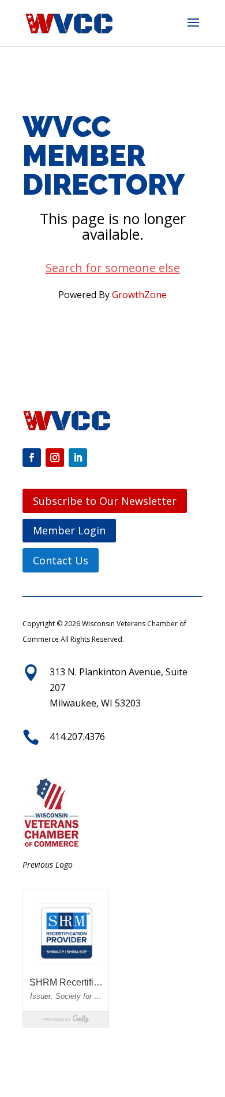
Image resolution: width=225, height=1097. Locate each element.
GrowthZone (139, 294)
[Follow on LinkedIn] (78, 457)
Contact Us (60, 560)
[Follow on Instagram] (55, 457)
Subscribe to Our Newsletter (105, 501)
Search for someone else (113, 268)
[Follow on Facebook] (31, 457)
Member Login (69, 530)
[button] (193, 30)
